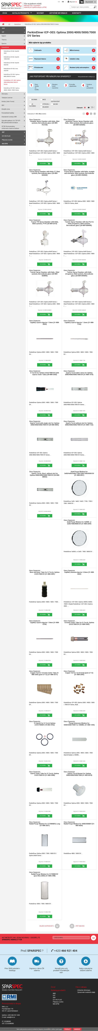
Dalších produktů (46, 926)
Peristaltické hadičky (8, 113)
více (60, 1029)
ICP (9, 24)
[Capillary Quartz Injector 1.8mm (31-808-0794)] (45, 639)
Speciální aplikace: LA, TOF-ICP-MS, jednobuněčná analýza (11, 121)
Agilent (4, 36)
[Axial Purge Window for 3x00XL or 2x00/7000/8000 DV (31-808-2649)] (79, 538)
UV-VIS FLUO (6, 136)
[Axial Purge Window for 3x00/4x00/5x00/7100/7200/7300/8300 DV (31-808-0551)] (79, 488)
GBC (3, 105)
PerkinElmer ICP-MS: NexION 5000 (11, 52)
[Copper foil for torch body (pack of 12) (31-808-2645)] (79, 689)
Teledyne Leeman (7, 97)
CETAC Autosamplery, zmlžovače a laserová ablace (10, 127)
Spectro (4, 43)
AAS (3, 28)
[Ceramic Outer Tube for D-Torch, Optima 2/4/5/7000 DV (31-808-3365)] (79, 639)
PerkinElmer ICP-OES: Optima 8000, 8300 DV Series (11, 75)
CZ (59, 1)
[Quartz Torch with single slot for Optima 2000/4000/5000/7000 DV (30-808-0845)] (45, 439)
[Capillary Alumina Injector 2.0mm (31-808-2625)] (79, 588)
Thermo (4, 39)
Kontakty (76, 13)
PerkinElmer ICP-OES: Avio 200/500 (11, 69)
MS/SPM (5, 144)
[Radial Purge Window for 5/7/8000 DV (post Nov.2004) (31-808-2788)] (45, 890)
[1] (93, 937)
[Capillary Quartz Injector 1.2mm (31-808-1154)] (79, 339)
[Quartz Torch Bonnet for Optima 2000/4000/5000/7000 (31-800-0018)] (79, 790)
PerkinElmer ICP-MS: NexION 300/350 (11, 63)
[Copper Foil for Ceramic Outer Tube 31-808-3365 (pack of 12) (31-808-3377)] (45, 689)
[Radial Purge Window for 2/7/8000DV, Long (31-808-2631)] (45, 840)
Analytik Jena (6, 109)
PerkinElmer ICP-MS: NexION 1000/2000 (11, 58)
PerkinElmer (17, 24)
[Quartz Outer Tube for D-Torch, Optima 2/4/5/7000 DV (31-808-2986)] (45, 790)
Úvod (53, 987)
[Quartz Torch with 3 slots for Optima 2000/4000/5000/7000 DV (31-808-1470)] (79, 389)
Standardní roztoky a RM (9, 117)
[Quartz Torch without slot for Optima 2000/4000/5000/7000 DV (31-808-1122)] (79, 439)
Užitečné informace (58, 13)
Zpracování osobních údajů (86, 992)
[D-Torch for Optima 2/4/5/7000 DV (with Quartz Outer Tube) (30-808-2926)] (45, 389)
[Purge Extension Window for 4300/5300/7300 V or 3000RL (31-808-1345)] (79, 739)
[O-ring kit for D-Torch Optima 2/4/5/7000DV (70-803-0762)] (45, 739)
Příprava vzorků (7, 140)
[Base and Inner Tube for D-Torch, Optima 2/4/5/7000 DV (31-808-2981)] (45, 588)
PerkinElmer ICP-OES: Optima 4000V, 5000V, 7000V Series (11, 89)
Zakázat (77, 1029)
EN (63, 1)
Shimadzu (5, 94)
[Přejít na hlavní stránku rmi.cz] (12, 6)
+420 (65, 950)
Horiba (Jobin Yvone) (8, 101)
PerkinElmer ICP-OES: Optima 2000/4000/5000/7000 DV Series (12, 82)
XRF (3, 132)
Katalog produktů (20, 13)
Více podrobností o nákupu (85, 76)
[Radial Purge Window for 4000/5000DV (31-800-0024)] (79, 840)
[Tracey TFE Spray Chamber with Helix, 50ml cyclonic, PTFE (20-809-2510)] (45, 238)
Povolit (67, 1029)
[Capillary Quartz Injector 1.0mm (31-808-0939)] (45, 339)
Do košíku (43, 163)
